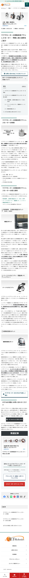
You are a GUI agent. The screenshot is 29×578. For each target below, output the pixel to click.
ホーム (4, 8)
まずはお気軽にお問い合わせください (13, 111)
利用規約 (14, 554)
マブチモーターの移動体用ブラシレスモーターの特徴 (13, 513)
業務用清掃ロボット (11, 109)
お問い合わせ (14, 550)
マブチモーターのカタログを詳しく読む (15, 394)
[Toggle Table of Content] (24, 86)
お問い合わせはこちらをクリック (16, 74)
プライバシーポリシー (14, 559)
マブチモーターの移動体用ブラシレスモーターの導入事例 (13, 519)
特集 (9, 8)
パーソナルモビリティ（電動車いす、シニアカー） (14, 200)
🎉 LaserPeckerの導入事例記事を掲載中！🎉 (14, 1)
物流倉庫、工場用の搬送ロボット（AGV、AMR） (14, 198)
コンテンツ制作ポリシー (14, 563)
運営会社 (14, 546)
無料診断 (24, 576)
